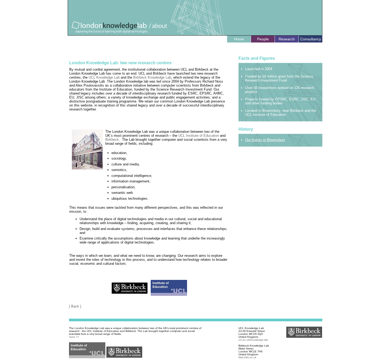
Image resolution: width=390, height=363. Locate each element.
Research (287, 39)
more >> (74, 336)
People (263, 39)
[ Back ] (75, 306)
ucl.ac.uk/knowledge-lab (253, 339)
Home (239, 39)
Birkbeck (112, 140)
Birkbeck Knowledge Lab (152, 77)
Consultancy (310, 39)
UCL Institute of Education (198, 136)
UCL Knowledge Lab (104, 77)
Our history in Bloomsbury (265, 140)
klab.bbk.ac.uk (247, 357)
